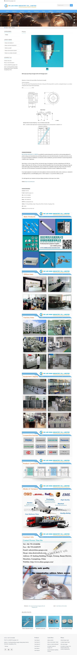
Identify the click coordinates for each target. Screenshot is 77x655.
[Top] (74, 23)
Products (22, 11)
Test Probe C (37, 648)
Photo (43, 11)
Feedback (51, 11)
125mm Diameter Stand (27, 628)
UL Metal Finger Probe (65, 642)
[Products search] (71, 5)
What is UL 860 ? (8, 48)
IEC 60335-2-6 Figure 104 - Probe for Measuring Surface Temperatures (66, 648)
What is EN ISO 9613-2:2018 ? (11, 50)
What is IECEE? (50, 640)
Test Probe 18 (37, 644)
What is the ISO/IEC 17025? (53, 642)
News (29, 11)
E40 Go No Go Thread (54, 628)
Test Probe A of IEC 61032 (61, 606)
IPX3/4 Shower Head (65, 640)
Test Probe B (37, 640)
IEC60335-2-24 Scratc (40, 628)
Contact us (58, 11)
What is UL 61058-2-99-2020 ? (11, 53)
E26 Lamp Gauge (64, 644)
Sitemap (6, 646)
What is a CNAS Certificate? (53, 644)
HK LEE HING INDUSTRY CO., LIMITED (30, 154)
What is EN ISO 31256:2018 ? (10, 45)
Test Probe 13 (37, 642)
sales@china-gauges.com (10, 1)
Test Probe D (37, 650)
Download (36, 11)
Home (7, 11)
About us (14, 11)
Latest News (50, 637)
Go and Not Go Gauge (67, 628)
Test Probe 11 (37, 646)
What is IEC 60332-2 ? (9, 42)
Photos (13, 27)
